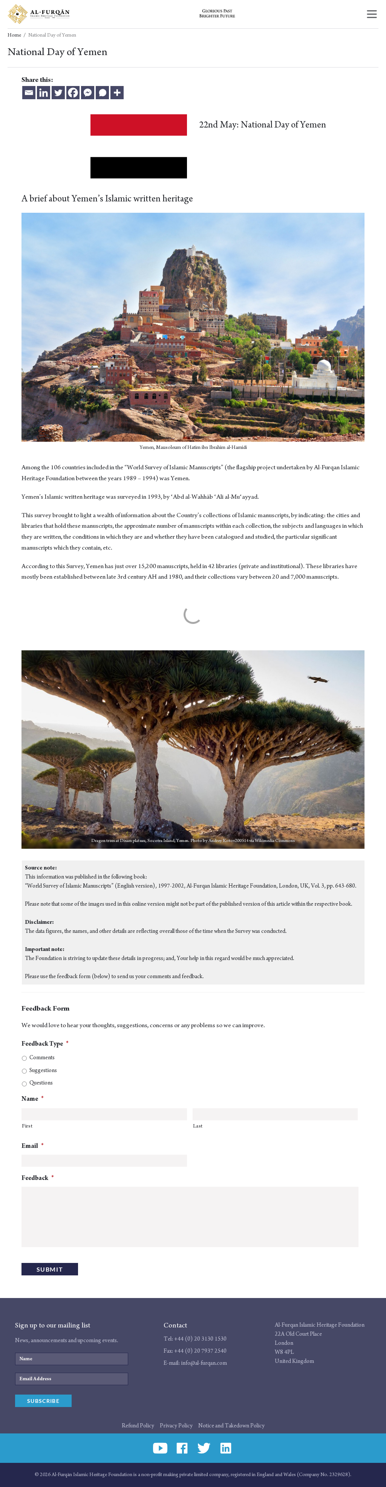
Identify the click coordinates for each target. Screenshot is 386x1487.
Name (32, 1099)
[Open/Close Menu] (371, 14)
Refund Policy (138, 1425)
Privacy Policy (176, 1425)
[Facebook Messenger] (87, 92)
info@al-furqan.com (204, 1363)
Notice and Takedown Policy (231, 1425)
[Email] (28, 92)
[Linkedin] (43, 92)
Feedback (37, 1178)
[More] (117, 92)
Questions (41, 1082)
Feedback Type (45, 1044)
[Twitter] (58, 92)
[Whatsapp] (102, 92)
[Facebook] (73, 92)
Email (32, 1146)
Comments (42, 1057)
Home (14, 35)
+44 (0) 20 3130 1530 (200, 1339)
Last (198, 1126)
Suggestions (43, 1070)
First (27, 1126)
